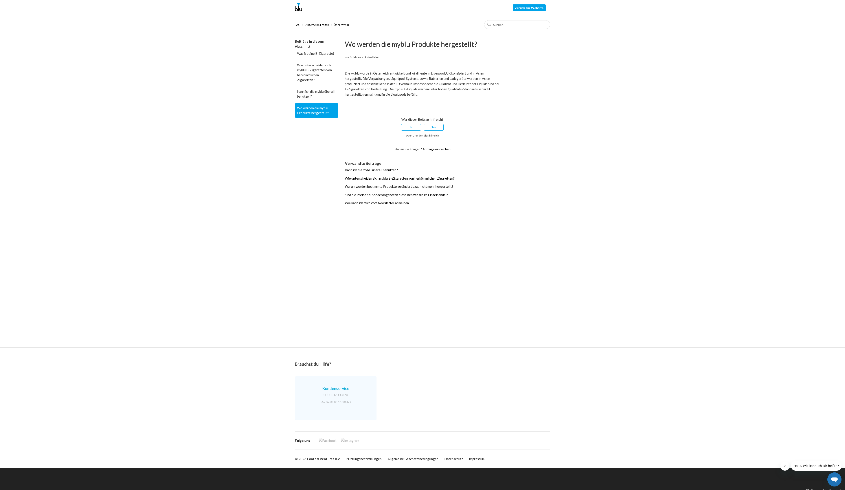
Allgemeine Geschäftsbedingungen (413, 459)
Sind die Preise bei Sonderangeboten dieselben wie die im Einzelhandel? (396, 195)
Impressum (477, 459)
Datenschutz (453, 459)
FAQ (298, 25)
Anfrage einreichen (436, 149)
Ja (411, 127)
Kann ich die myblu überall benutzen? (315, 93)
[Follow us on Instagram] (348, 441)
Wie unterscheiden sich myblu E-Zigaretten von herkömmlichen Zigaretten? (314, 72)
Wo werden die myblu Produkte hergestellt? (313, 110)
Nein (434, 127)
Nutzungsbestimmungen (364, 459)
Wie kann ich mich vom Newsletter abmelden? (377, 203)
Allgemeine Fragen (317, 25)
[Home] (298, 10)
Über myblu (341, 25)
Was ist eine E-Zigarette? (315, 53)
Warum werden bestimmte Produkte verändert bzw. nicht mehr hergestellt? (399, 186)
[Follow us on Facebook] (325, 441)
